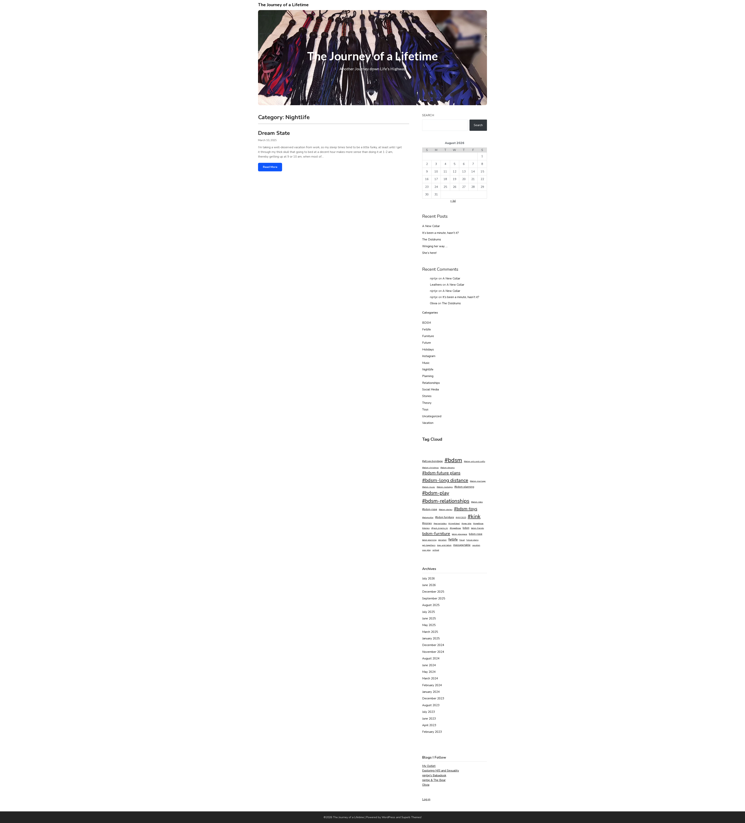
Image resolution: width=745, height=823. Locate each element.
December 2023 (433, 698)
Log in (426, 799)
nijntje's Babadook (434, 775)
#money (427, 523)
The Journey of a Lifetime (283, 5)
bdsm (466, 528)
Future (426, 343)
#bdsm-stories (445, 509)
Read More (270, 167)
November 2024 (433, 652)
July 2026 (428, 578)
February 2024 (432, 685)
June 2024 (429, 665)
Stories (426, 396)
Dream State (274, 133)
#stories (426, 528)
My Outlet (429, 766)
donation (442, 540)
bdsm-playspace (459, 534)
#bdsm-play (435, 493)
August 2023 (430, 705)
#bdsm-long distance (445, 480)
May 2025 (429, 625)
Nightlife (427, 369)
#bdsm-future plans (441, 473)
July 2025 (428, 612)
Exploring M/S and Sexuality (440, 771)
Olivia (433, 303)
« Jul (453, 201)
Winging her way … (435, 246)
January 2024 (431, 692)
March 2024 (430, 678)
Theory (426, 403)
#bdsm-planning (464, 487)
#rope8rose (478, 523)
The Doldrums (431, 239)
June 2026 (429, 585)
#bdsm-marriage (478, 481)
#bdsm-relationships (445, 501)
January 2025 (431, 638)
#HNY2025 (461, 517)
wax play (426, 550)
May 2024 (429, 672)
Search (428, 115)
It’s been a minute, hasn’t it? (440, 233)
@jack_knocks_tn (439, 528)
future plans (472, 540)
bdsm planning (429, 540)
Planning (427, 376)
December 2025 (433, 592)
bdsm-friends (477, 528)
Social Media (430, 389)
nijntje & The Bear (434, 780)
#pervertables (440, 523)
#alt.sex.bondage (432, 461)
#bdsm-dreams (447, 467)
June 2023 (429, 719)
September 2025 (433, 598)
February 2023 (432, 732)
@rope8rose (455, 528)
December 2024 (433, 645)
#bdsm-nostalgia (445, 487)
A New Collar (431, 226)
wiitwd (435, 550)
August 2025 (430, 605)
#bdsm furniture (444, 517)
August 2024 (430, 658)
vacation (476, 545)
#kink (474, 516)
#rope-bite (466, 523)
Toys (425, 409)
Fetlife (426, 329)
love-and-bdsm (444, 545)
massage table (461, 545)
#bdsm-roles (477, 501)
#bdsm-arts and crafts (474, 461)
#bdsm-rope (429, 509)
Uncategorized (431, 416)
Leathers (436, 285)
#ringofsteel (454, 523)
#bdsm (453, 460)
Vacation (427, 423)
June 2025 (429, 618)
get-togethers (428, 545)
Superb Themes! (411, 817)
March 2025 (430, 632)
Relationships (431, 383)
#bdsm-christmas (430, 467)
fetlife (453, 539)
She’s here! (429, 253)
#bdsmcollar (427, 517)
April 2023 (429, 725)
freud (462, 540)
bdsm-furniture (436, 533)
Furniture (428, 336)
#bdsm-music (428, 487)
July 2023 (428, 712)
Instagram (428, 356)
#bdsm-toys (465, 509)
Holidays (428, 349)
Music (426, 363)
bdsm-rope (475, 534)
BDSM (426, 323)
